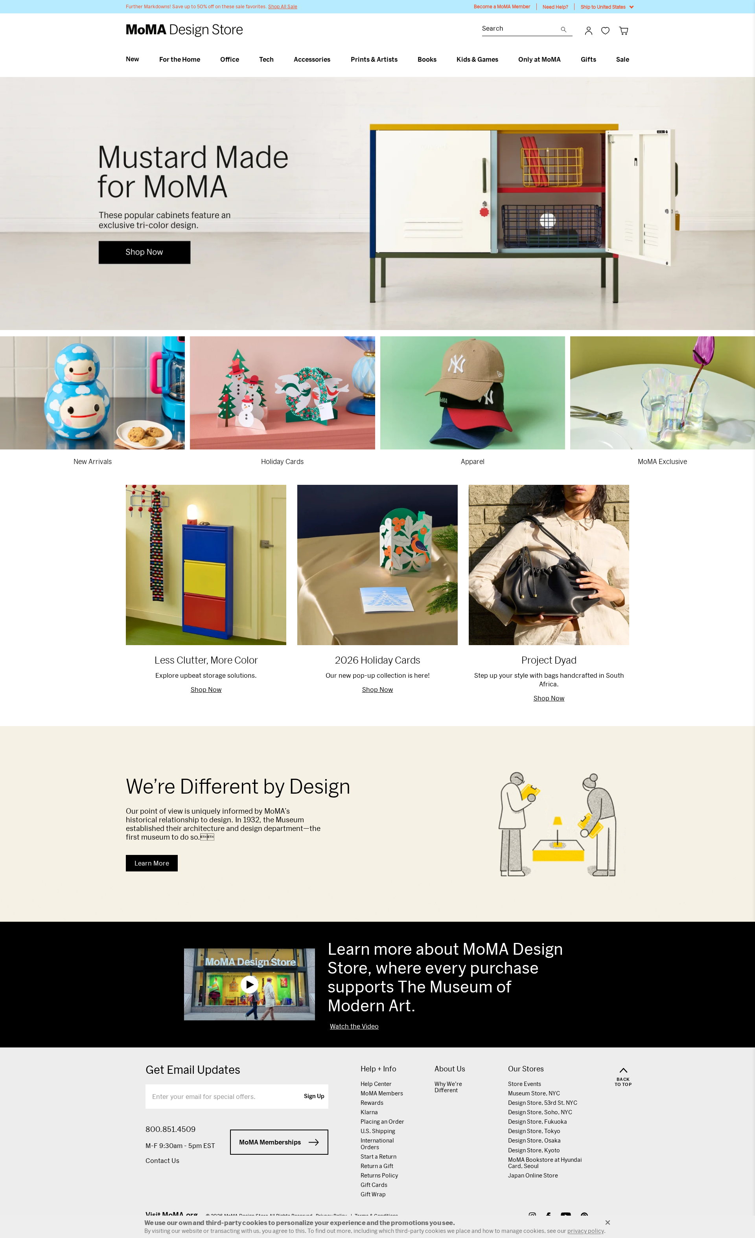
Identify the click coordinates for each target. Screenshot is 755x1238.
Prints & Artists (374, 59)
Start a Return (378, 1156)
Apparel (472, 461)
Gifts (588, 59)
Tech (266, 59)
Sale (622, 59)
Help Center (376, 1083)
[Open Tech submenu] (277, 59)
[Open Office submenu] (242, 59)
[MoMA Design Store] (184, 30)
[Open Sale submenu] (632, 59)
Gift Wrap (373, 1194)
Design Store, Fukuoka (537, 1121)
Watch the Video (354, 1026)
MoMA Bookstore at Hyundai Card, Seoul (545, 1162)
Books (427, 59)
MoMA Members (382, 1093)
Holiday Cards (282, 461)
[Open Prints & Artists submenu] (400, 59)
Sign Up (314, 1096)
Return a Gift (377, 1166)
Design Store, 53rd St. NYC (542, 1102)
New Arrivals (93, 461)
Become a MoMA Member (502, 6)
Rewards (372, 1102)
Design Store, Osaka (534, 1140)
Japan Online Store (533, 1175)
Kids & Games (477, 59)
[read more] (377, 203)
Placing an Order (382, 1121)
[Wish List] (605, 30)
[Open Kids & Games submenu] (501, 59)
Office (229, 59)
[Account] (588, 30)
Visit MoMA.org (171, 1214)
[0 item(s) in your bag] (623, 30)
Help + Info (378, 1069)
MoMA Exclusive (662, 461)
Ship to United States (603, 6)
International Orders (377, 1143)
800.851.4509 (170, 1129)
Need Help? (555, 6)
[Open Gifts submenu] (599, 59)
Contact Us (162, 1160)
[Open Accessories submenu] (333, 59)
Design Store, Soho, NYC (540, 1112)
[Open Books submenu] (439, 59)
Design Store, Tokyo (534, 1131)
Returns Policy (379, 1175)
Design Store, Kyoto (534, 1150)
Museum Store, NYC (534, 1093)
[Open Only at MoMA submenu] (564, 59)
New (132, 58)
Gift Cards (374, 1184)
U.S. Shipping (378, 1131)
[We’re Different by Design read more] (377, 824)
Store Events (524, 1083)
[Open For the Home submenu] (203, 59)
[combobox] (521, 29)
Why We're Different (448, 1086)
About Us (450, 1069)
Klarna (369, 1112)
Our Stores (526, 1069)
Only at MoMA (539, 59)
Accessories (312, 59)
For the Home (179, 59)
